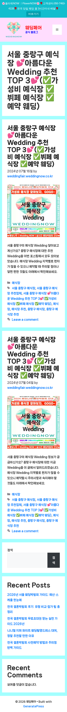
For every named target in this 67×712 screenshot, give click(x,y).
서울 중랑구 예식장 (23, 288)
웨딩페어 (33, 27)
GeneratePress (33, 706)
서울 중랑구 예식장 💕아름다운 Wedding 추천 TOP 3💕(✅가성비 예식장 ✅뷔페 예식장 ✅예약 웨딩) (33, 298)
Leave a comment (25, 319)
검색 (10, 550)
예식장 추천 (19, 309)
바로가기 (33, 13)
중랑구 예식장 (36, 309)
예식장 (16, 282)
